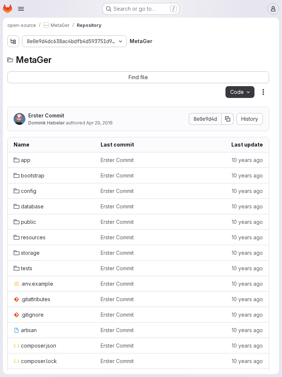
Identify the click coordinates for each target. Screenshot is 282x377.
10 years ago (247, 160)
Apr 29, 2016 (99, 123)
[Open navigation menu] (21, 9)
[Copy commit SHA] (228, 119)
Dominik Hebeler (46, 123)
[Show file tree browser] (13, 41)
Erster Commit (46, 115)
